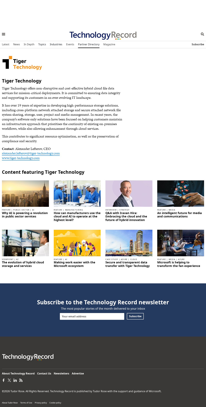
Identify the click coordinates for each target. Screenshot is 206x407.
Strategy (124, 210)
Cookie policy (55, 402)
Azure (124, 259)
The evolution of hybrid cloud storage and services (23, 264)
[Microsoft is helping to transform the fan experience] (180, 243)
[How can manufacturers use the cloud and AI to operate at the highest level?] (77, 193)
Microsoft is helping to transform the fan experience (178, 264)
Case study (111, 259)
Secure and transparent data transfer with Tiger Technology (127, 264)
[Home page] (103, 34)
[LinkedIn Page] (15, 380)
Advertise (78, 373)
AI (33, 210)
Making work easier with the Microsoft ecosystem (74, 264)
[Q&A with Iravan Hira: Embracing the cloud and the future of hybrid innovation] (128, 193)
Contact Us (44, 373)
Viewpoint (8, 259)
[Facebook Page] (3, 380)
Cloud (133, 259)
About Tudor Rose (10, 402)
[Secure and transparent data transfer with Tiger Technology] (128, 243)
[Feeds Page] (21, 380)
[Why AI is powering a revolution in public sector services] (25, 193)
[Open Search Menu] (202, 34)
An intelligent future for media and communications (179, 214)
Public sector (21, 210)
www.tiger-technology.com (21, 157)
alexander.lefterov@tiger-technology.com (31, 153)
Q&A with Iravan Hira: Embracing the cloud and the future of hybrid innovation (126, 216)
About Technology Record (18, 373)
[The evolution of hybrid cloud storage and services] (25, 243)
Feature (6, 210)
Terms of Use (26, 402)
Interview (111, 210)
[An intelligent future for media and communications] (180, 193)
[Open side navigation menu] (3, 34)
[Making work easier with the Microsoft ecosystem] (77, 243)
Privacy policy (41, 402)
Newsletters (61, 373)
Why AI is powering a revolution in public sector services (25, 214)
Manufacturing (74, 210)
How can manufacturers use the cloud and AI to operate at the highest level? (77, 216)
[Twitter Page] (9, 380)
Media (172, 210)
